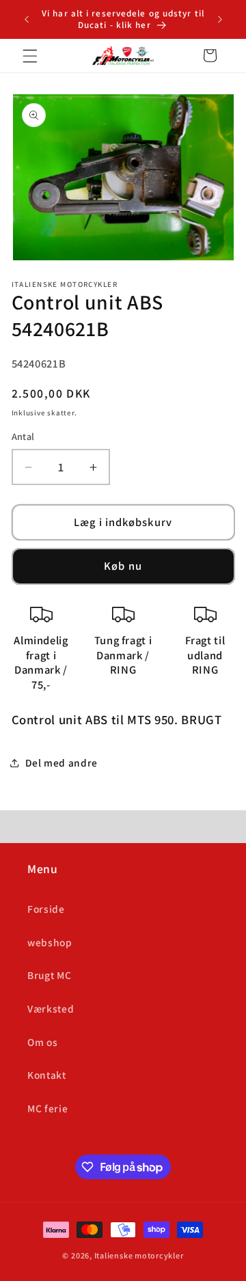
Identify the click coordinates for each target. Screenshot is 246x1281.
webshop (49, 942)
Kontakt (46, 1075)
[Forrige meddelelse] (27, 19)
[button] (30, 55)
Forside (46, 908)
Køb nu (123, 565)
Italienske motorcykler (139, 1255)
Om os (42, 1042)
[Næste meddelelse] (220, 19)
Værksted (50, 1008)
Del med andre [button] (61, 762)
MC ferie (47, 1108)
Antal (23, 436)
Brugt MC (49, 975)
